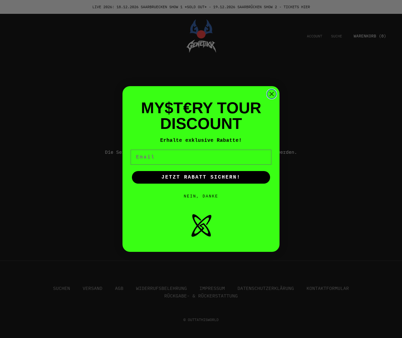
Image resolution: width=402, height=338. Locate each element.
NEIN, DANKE (201, 196)
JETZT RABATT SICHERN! (201, 177)
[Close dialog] (271, 94)
